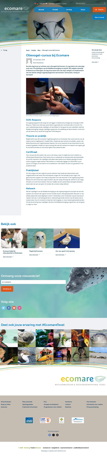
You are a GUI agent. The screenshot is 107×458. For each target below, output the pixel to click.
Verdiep (69, 10)
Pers (45, 402)
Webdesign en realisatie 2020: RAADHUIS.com (53, 451)
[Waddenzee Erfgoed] (78, 420)
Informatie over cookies (95, 404)
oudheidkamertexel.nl (81, 448)
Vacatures (68, 402)
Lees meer (94, 62)
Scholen (58, 3)
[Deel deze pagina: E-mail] (57, 435)
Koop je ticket (5, 404)
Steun (83, 10)
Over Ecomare (91, 402)
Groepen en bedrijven (51, 404)
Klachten (68, 407)
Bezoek (41, 10)
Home (28, 50)
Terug (5, 50)
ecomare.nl (46, 448)
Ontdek (55, 10)
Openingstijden (27, 404)
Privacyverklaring (92, 407)
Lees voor (42, 3)
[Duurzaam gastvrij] (61, 420)
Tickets (100, 10)
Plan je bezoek (27, 402)
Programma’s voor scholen (53, 407)
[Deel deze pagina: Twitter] (53, 435)
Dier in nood (99, 17)
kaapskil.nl (55, 448)
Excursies (51, 3)
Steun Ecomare (6, 402)
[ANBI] (29, 420)
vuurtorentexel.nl (66, 448)
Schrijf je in (7, 289)
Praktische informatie (29, 407)
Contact (64, 3)
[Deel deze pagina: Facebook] (49, 435)
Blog (39, 50)
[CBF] (45, 420)
